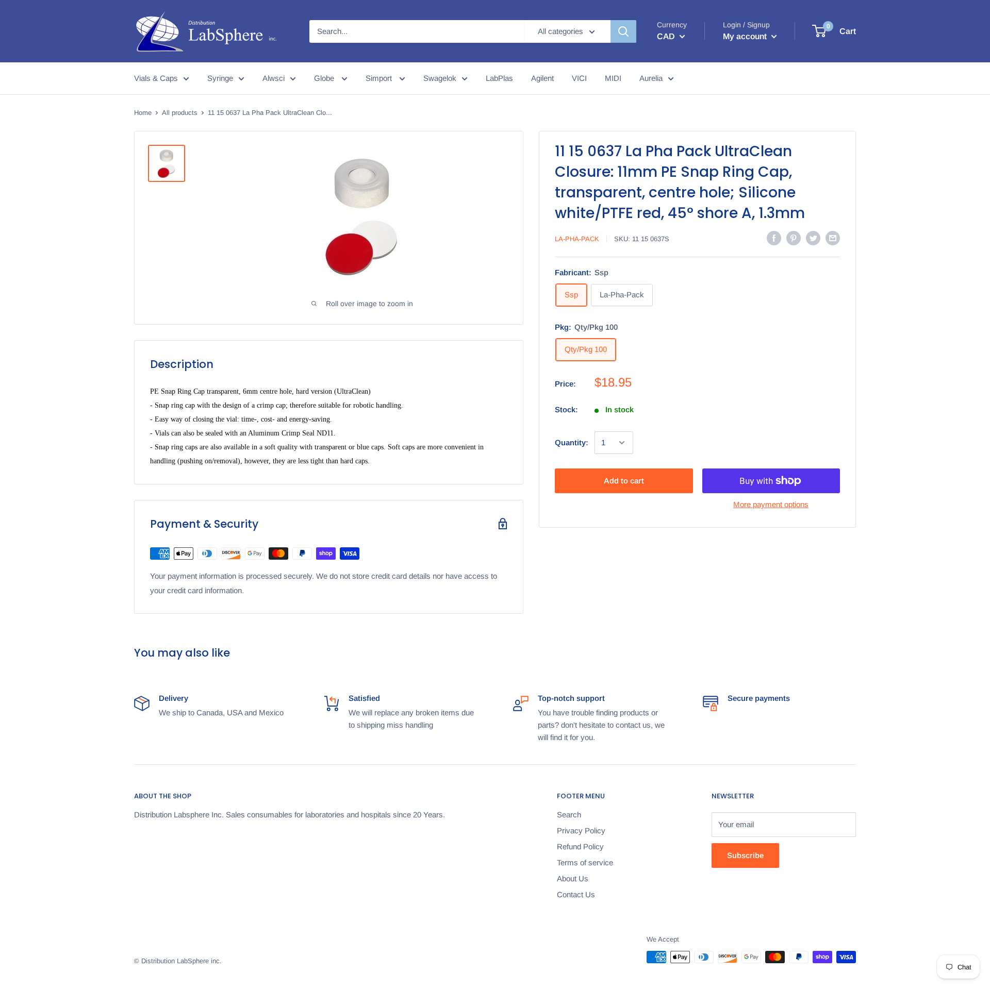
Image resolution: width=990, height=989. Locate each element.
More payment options (770, 504)
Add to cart (624, 480)
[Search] (623, 31)
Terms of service (585, 862)
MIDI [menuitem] (613, 78)
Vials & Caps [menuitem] (156, 78)
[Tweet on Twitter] (813, 237)
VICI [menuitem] (579, 78)
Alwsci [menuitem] (273, 78)
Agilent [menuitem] (542, 78)
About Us (572, 878)
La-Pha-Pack (577, 238)
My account (746, 36)
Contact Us (576, 894)
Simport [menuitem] (380, 78)
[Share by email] (833, 237)
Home (143, 112)
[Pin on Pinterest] (793, 237)
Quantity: (571, 442)
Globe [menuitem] (325, 78)
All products (179, 112)
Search (569, 814)
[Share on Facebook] (774, 237)
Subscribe (745, 855)
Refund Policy (580, 846)
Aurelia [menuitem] (651, 78)
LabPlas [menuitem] (499, 78)
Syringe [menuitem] (220, 78)
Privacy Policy (581, 830)
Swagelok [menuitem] (439, 78)
